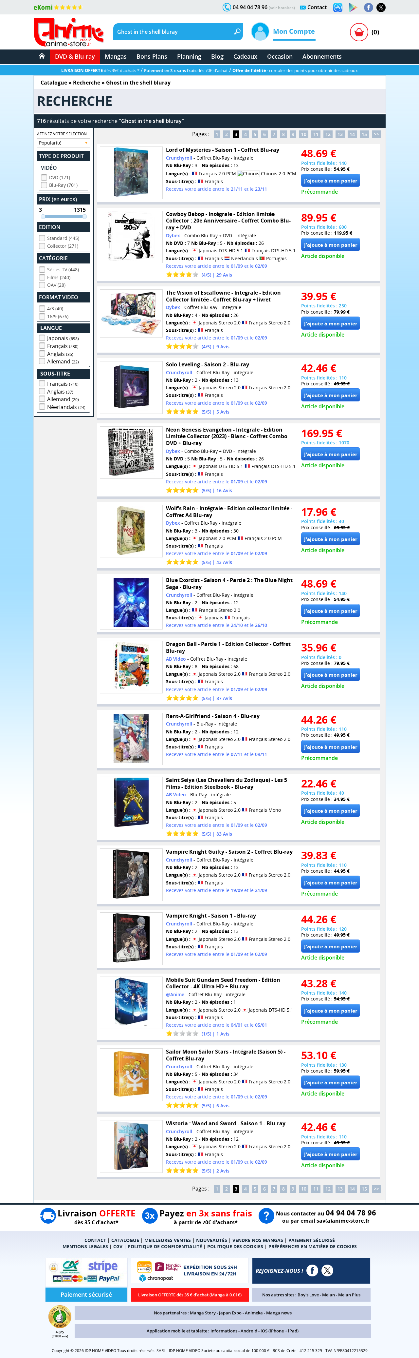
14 (352, 134)
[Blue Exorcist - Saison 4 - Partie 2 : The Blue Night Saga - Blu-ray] (131, 603)
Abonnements (322, 56)
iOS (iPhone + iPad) (280, 1331)
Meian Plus (349, 1295)
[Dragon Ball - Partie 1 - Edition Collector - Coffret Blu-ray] (131, 667)
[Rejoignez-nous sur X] (381, 7)
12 (328, 134)
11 (316, 134)
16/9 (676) (57, 316)
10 (303, 134)
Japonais (63, 338)
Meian (328, 1295)
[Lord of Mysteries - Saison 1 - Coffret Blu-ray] (131, 173)
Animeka (254, 1313)
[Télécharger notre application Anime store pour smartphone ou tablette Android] (353, 7)
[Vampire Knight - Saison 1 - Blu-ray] (131, 939)
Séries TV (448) (63, 269)
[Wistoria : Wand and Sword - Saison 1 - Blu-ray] (131, 1146)
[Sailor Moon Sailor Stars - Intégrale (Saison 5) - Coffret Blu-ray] (131, 1075)
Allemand (63, 361)
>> (376, 134)
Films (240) (58, 277)
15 (364, 134)
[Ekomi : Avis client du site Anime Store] (59, 1326)
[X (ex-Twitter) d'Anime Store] (327, 1270)
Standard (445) (63, 238)
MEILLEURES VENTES (167, 1240)
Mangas (116, 56)
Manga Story (203, 1313)
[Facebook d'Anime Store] (312, 1270)
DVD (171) (59, 177)
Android (249, 1331)
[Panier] (359, 32)
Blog (217, 56)
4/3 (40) (55, 308)
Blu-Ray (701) (63, 185)
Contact (317, 7)
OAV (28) (56, 285)
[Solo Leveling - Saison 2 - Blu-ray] (131, 387)
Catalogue (54, 82)
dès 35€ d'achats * (100, 70)
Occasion (280, 56)
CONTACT (95, 1240)
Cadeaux (245, 56)
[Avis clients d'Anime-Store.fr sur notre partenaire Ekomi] (58, 7)
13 (340, 134)
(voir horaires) (282, 7)
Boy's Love (308, 1295)
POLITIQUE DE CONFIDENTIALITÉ (165, 1246)
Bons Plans (152, 56)
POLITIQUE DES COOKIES (235, 1246)
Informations (223, 1331)
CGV (117, 1246)
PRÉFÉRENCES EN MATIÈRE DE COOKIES (312, 1246)
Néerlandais (66, 407)
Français (63, 346)
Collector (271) (62, 246)
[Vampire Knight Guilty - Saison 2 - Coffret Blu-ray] (131, 875)
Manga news (279, 1313)
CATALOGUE (125, 1240)
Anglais (60, 354)
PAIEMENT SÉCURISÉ (311, 1240)
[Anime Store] (68, 32)
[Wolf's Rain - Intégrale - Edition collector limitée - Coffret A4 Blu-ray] (131, 531)
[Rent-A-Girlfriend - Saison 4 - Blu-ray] (131, 739)
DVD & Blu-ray (75, 56)
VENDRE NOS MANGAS (257, 1240)
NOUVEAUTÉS (211, 1240)
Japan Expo (230, 1313)
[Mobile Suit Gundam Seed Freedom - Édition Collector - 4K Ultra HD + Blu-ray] (131, 1003)
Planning (189, 56)
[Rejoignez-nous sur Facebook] (368, 7)
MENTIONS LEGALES (85, 1246)
